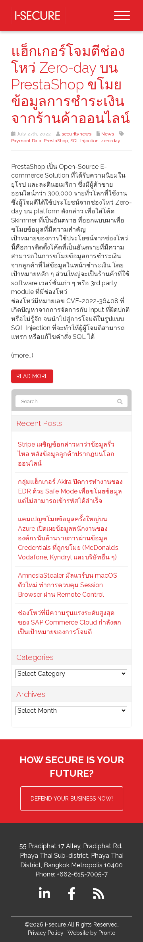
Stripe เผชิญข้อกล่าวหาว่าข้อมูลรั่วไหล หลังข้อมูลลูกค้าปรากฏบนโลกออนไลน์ (66, 454)
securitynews (76, 134)
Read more (32, 376)
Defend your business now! (72, 798)
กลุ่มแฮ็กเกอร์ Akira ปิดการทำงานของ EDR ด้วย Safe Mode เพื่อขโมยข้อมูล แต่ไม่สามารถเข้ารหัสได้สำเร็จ (70, 491)
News (107, 134)
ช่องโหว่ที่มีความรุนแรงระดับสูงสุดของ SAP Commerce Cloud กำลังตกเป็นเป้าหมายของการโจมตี (69, 622)
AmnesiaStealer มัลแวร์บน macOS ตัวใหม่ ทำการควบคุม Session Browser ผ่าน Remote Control (67, 585)
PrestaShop (56, 140)
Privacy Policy (46, 933)
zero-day (110, 140)
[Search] (120, 401)
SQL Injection (84, 140)
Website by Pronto (92, 933)
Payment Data (26, 140)
